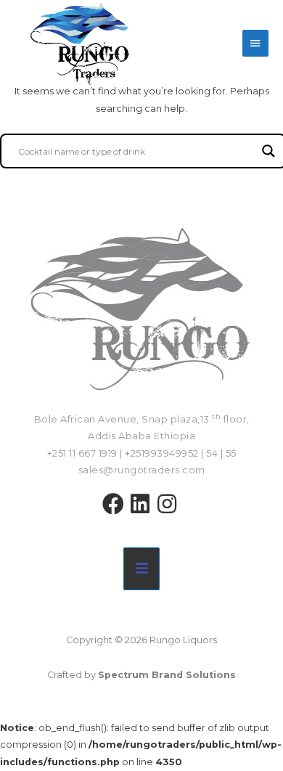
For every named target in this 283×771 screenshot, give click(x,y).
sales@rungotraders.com (141, 470)
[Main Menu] (255, 43)
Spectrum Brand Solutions (167, 674)
